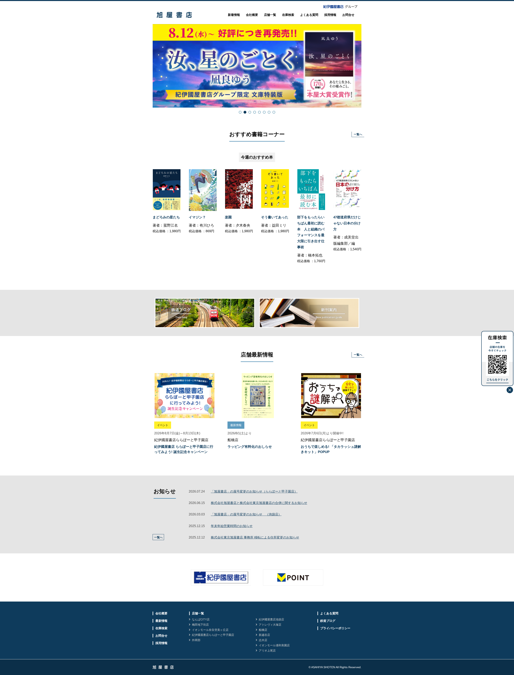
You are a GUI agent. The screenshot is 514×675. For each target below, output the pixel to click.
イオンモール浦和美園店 (274, 645)
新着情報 (234, 14)
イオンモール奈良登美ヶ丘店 (210, 629)
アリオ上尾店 (267, 650)
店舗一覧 (270, 14)
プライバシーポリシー (335, 628)
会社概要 (252, 14)
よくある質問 (309, 14)
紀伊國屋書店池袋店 (271, 619)
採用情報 (330, 14)
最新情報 (161, 620)
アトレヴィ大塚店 (270, 624)
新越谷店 (264, 634)
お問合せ (348, 14)
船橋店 (263, 629)
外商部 (196, 640)
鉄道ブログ (327, 620)
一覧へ (358, 134)
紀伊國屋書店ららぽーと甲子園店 (213, 634)
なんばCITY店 (201, 619)
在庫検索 (288, 14)
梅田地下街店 (200, 624)
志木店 (263, 640)
